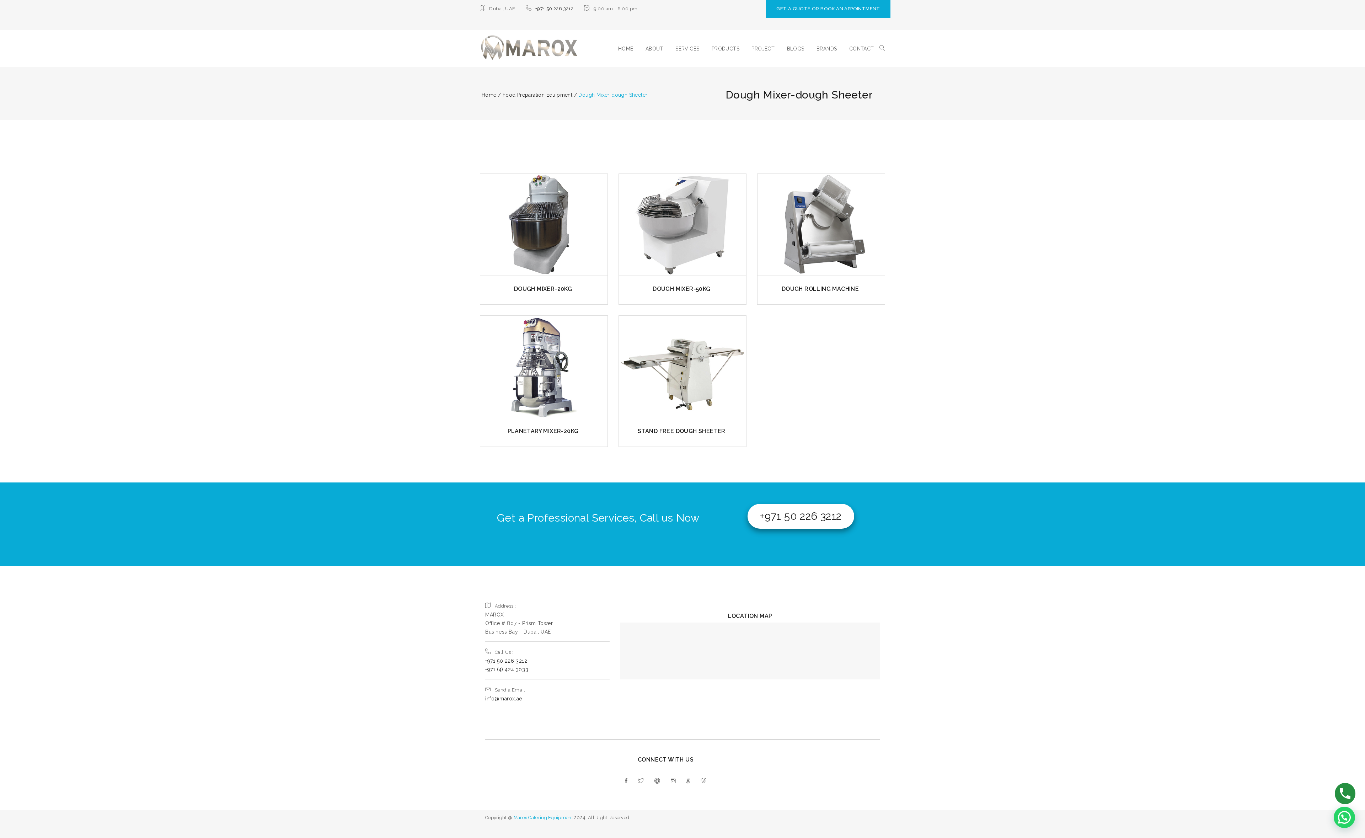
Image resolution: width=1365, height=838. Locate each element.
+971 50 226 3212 (554, 8)
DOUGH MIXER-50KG (681, 288)
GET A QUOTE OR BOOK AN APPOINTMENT (828, 8)
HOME (625, 49)
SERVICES (687, 49)
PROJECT (763, 49)
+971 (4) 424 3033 (506, 669)
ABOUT (654, 49)
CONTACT (861, 49)
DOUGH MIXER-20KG (543, 288)
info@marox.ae (503, 698)
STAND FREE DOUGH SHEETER (682, 431)
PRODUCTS (725, 49)
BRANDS (827, 49)
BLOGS (795, 49)
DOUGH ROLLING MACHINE (820, 288)
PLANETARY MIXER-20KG (543, 431)
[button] (1344, 817)
